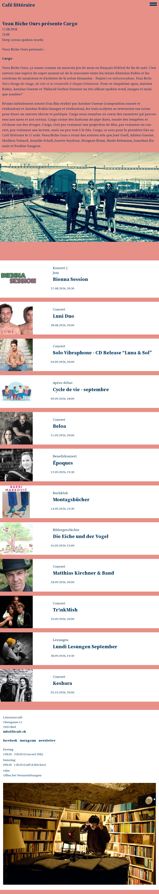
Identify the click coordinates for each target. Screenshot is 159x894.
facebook (10, 740)
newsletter (47, 740)
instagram (28, 740)
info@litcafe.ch (14, 732)
